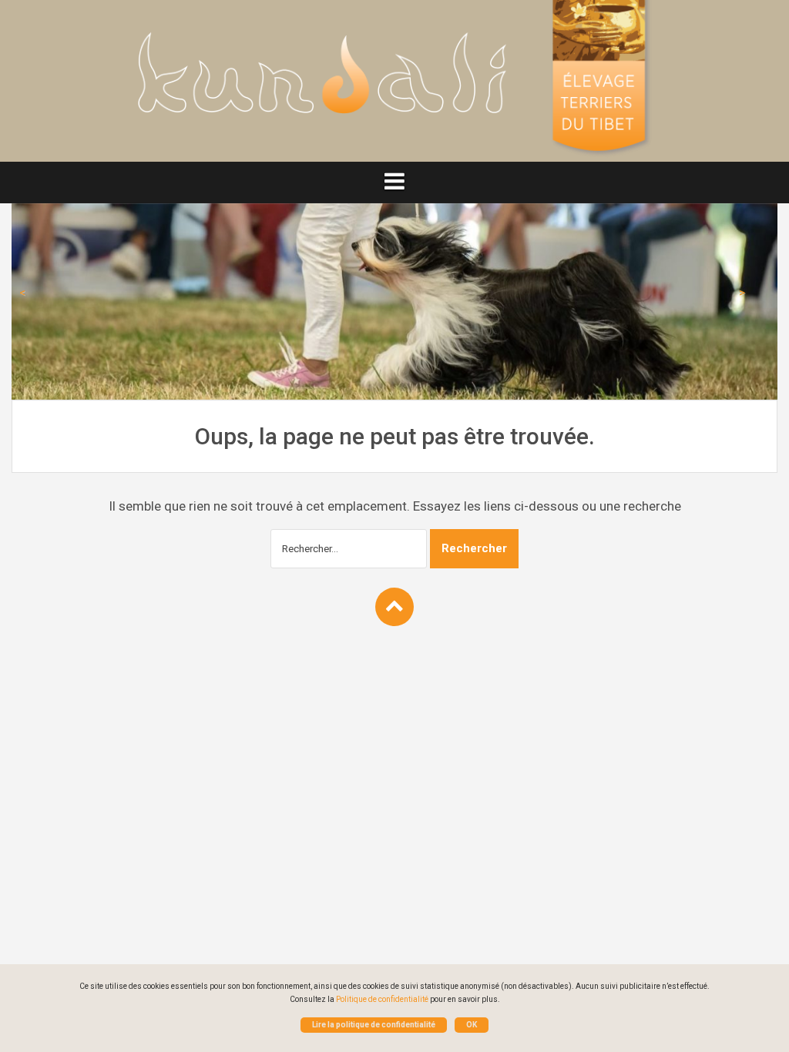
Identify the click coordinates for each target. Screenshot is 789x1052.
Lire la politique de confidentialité (373, 1024)
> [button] (742, 293)
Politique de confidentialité (382, 999)
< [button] (22, 293)
